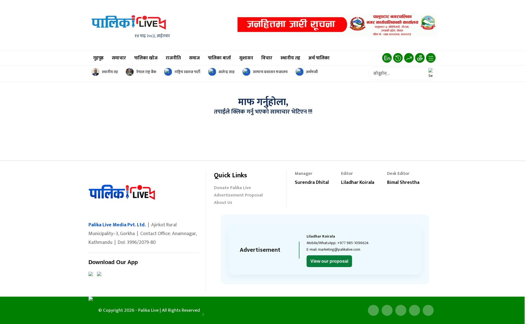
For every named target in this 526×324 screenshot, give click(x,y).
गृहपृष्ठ (98, 58)
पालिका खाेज (146, 58)
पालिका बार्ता (219, 58)
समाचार (119, 58)
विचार (266, 58)
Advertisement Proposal (238, 196)
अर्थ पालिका (319, 58)
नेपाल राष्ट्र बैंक (146, 72)
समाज (194, 58)
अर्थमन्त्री (312, 72)
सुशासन (246, 58)
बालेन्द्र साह (227, 72)
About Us (223, 203)
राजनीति (173, 58)
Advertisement (260, 250)
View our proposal (329, 261)
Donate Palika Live (232, 188)
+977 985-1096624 (353, 243)
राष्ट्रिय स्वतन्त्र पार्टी (187, 72)
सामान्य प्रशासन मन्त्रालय (270, 72)
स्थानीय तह (290, 58)
